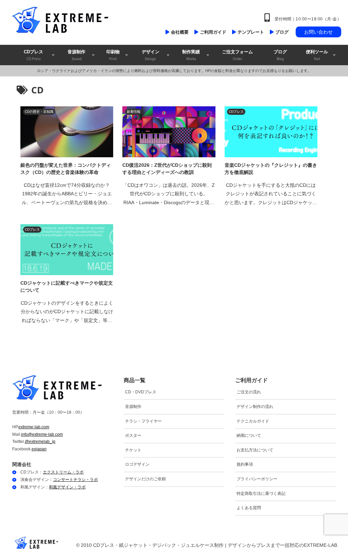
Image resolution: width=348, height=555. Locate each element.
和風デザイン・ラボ (67, 487)
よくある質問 (249, 507)
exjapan (39, 449)
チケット (133, 450)
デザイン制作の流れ (255, 406)
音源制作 (133, 406)
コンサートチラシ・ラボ (75, 479)
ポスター (133, 435)
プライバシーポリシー (257, 479)
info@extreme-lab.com (42, 434)
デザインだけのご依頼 (145, 479)
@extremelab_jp (40, 441)
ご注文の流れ (249, 392)
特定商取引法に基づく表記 (261, 493)
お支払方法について (255, 450)
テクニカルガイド (253, 421)
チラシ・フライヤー (143, 421)
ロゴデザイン (137, 464)
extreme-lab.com (33, 427)
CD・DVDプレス (140, 392)
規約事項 (245, 464)
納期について (249, 435)
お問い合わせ (318, 32)
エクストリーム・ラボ (63, 472)
